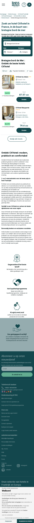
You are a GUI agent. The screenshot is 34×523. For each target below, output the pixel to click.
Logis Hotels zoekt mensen (9, 430)
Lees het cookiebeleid (7, 515)
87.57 (24, 94)
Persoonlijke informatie (8, 442)
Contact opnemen (6, 423)
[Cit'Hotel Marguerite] (8, 113)
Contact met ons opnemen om (10, 402)
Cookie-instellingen (6, 445)
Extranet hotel (5, 416)
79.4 (24, 125)
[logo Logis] (16, 4)
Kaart (5, 71)
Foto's (3, 459)
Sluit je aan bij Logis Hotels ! (9, 413)
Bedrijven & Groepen (7, 427)
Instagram (24, 465)
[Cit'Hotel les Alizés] (8, 82)
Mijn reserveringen (6, 398)
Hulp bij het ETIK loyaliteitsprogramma (12, 405)
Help (2, 452)
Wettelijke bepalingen (7, 438)
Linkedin (8, 470)
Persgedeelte (5, 420)
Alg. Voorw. (4, 449)
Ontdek (24, 99)
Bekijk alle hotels (16, 139)
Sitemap (3, 456)
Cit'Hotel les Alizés (22, 77)
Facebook (9, 465)
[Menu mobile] (3, 5)
